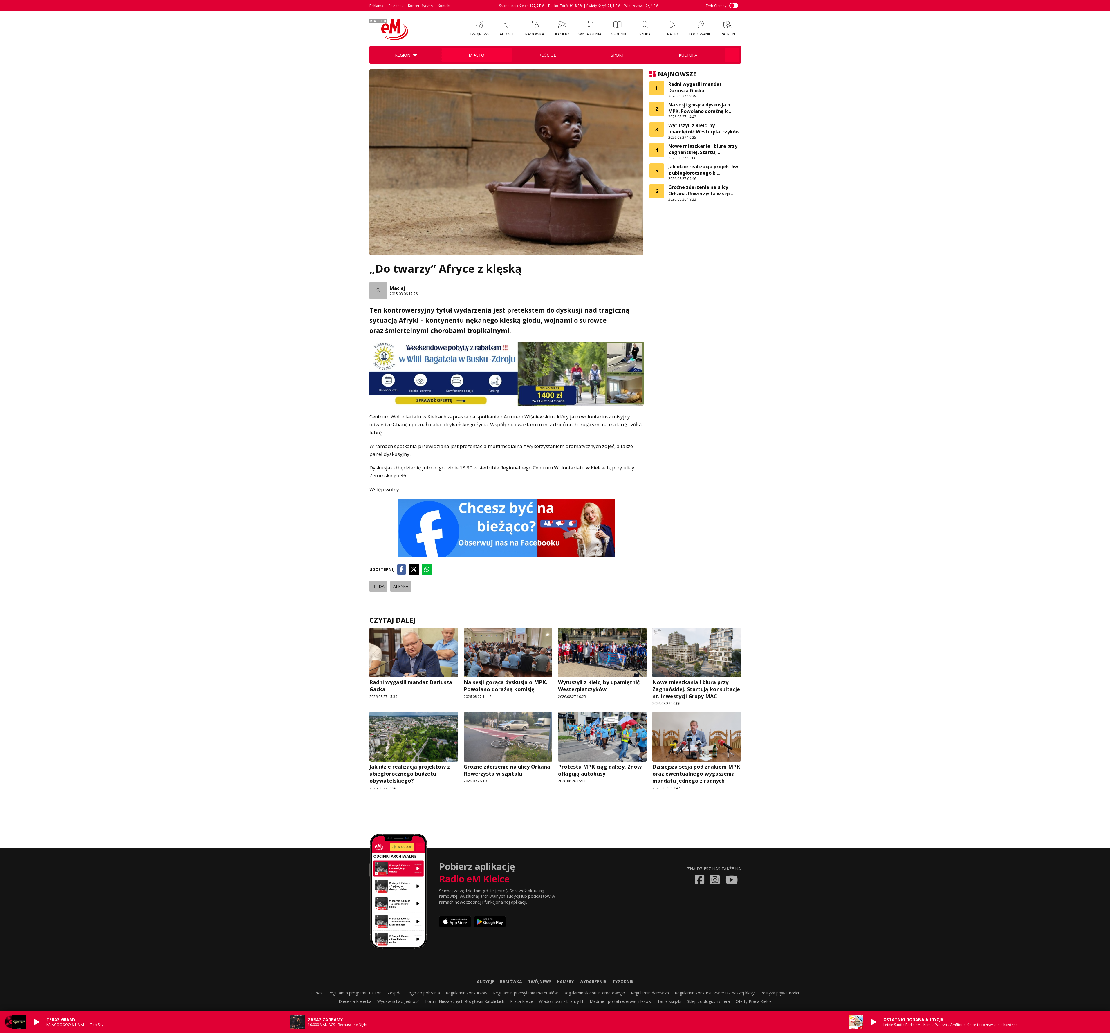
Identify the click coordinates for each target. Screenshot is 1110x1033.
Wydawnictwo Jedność (398, 1001)
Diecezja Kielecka (355, 1001)
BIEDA (378, 586)
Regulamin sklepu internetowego (594, 993)
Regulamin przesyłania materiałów (525, 993)
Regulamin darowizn (650, 993)
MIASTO (476, 55)
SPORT (617, 55)
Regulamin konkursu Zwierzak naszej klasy (715, 993)
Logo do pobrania (423, 993)
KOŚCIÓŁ (547, 55)
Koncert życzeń (420, 5)
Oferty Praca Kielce (754, 1001)
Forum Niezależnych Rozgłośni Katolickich (464, 1001)
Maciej (397, 288)
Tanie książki (669, 1001)
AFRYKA (400, 586)
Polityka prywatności (779, 993)
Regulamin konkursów (466, 993)
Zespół (393, 993)
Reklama (376, 5)
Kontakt (444, 5)
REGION (402, 55)
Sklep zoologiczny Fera (708, 1001)
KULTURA (688, 55)
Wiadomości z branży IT (561, 1001)
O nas (316, 993)
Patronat (396, 5)
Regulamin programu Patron (355, 993)
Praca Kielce (521, 1001)
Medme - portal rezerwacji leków (620, 1001)
